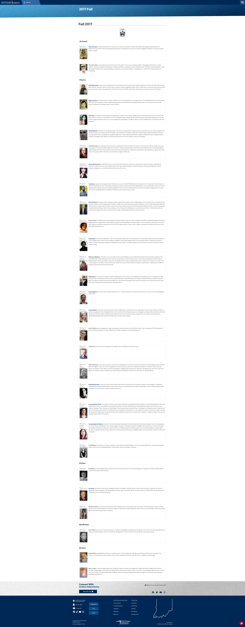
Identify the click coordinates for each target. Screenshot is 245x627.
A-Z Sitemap (134, 605)
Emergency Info (134, 614)
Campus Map (134, 600)
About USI (115, 614)
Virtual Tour (134, 603)
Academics (115, 608)
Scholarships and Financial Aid (120, 600)
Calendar (133, 608)
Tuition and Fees (117, 603)
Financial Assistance (118, 605)
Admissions (116, 611)
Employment (134, 611)
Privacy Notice (169, 622)
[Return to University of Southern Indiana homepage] (123, 622)
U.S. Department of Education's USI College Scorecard (79, 621)
